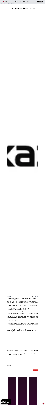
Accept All (3, 402)
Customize (8, 402)
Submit (36, 370)
